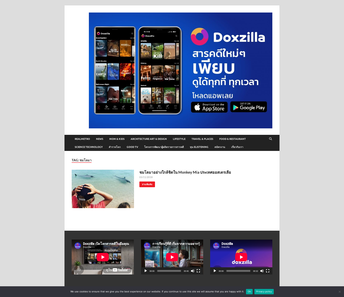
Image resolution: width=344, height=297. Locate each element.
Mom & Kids (117, 139)
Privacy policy (264, 291)
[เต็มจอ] (198, 271)
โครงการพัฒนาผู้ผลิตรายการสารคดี (164, 147)
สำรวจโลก (115, 147)
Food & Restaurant (232, 139)
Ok (249, 291)
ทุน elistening (199, 147)
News (99, 139)
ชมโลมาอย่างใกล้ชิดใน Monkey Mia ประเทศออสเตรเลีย (185, 172)
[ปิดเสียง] (192, 271)
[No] (339, 291)
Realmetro (82, 139)
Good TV (132, 147)
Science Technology (89, 147)
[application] (172, 257)
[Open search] (270, 139)
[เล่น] (145, 271)
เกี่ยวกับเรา (237, 147)
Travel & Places (202, 139)
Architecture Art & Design (149, 139)
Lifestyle (179, 139)
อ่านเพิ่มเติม (145, 183)
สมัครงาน (219, 147)
